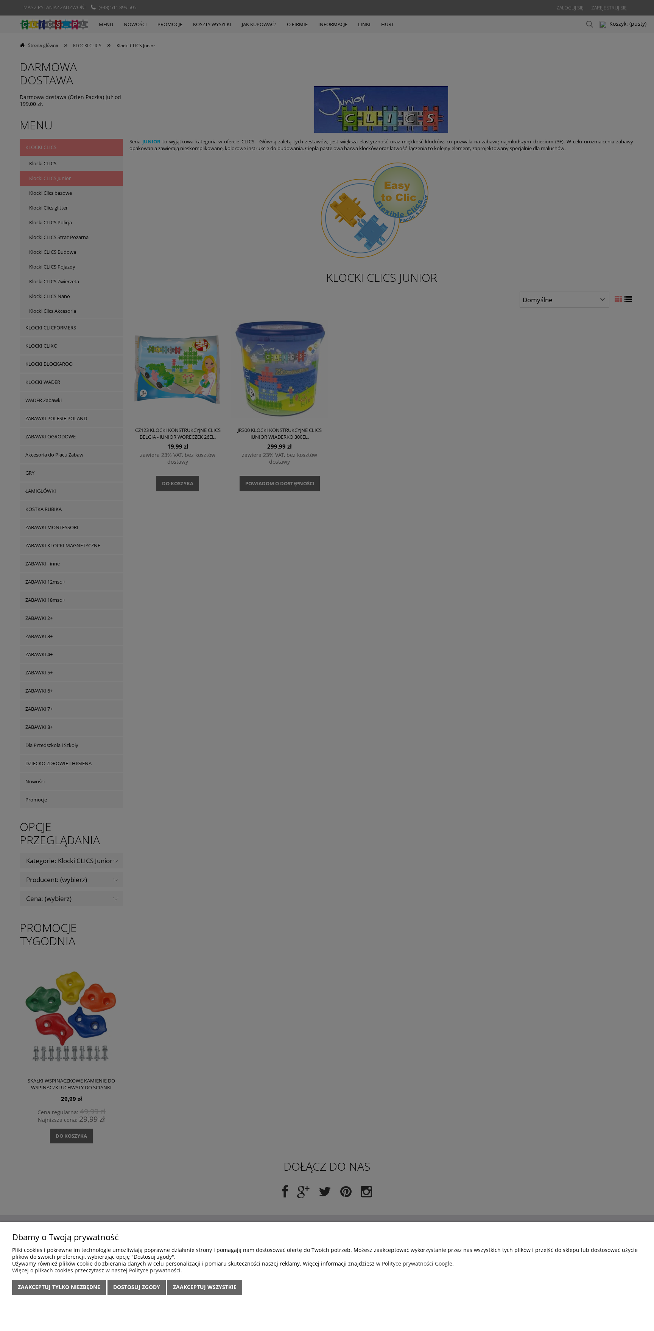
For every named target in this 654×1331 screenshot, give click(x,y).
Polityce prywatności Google (417, 1263)
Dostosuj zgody (136, 1287)
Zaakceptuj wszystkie (205, 1287)
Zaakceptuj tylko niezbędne (59, 1287)
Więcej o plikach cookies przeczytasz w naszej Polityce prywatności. (97, 1270)
